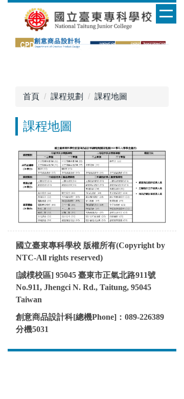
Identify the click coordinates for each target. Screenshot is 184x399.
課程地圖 (111, 96)
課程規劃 (67, 96)
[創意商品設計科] (92, 42)
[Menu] (166, 14)
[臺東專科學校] (92, 19)
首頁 (31, 96)
